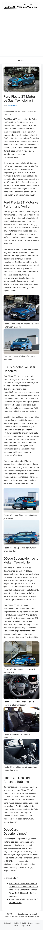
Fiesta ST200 (27, 790)
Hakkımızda (7, 923)
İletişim (16, 923)
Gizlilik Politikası (27, 923)
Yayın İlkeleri (26, 926)
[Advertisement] (21, 35)
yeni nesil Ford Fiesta (16, 806)
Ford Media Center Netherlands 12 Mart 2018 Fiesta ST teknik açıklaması (23, 893)
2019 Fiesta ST (20, 816)
